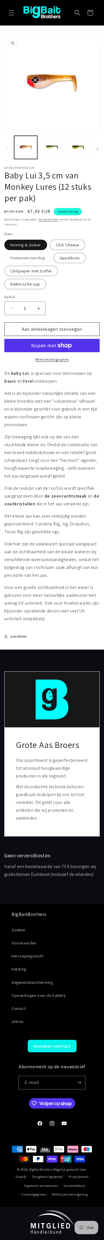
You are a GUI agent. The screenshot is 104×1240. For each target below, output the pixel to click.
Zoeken (18, 929)
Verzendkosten (48, 219)
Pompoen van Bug (30, 259)
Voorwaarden (24, 943)
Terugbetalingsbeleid (47, 1177)
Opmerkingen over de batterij (39, 995)
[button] (11, 12)
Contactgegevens (34, 1194)
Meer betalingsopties (52, 359)
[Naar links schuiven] (6, 148)
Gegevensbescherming (32, 982)
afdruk (18, 1021)
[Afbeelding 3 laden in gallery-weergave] (51, 147)
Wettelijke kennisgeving (70, 1194)
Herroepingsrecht (28, 956)
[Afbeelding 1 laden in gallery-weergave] (25, 147)
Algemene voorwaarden (41, 1186)
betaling (19, 969)
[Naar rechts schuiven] (97, 148)
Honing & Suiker (25, 244)
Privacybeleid (78, 1177)
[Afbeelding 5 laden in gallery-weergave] (78, 147)
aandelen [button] (18, 636)
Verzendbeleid (74, 1186)
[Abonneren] (79, 1082)
